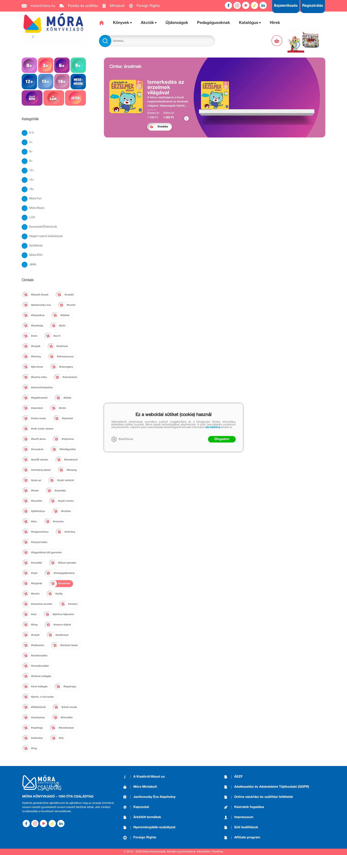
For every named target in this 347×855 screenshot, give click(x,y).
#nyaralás (60, 491)
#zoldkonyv (62, 635)
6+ (31, 151)
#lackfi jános (38, 439)
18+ (31, 189)
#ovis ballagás (39, 686)
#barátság (37, 326)
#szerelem (37, 408)
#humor (71, 305)
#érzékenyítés (39, 656)
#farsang (72, 470)
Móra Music (37, 208)
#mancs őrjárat (62, 625)
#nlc (61, 738)
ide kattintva (212, 427)
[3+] (45, 65)
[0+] (29, 65)
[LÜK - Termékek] (53, 98)
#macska (58, 521)
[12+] (29, 81)
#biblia (67, 398)
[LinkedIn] (263, 5)
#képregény (66, 367)
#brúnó (35, 594)
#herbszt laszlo (69, 645)
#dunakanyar (66, 728)
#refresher (37, 738)
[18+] (62, 81)
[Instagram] (237, 5)
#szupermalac (39, 542)
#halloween (37, 645)
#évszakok (37, 449)
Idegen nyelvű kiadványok (46, 236)
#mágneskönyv (40, 532)
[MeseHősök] (78, 81)
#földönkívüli (38, 707)
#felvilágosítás (67, 449)
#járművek (37, 367)
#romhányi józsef (41, 470)
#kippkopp (69, 686)
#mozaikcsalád (40, 666)
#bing (34, 625)
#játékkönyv (38, 511)
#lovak (35, 491)
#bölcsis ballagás (41, 676)
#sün (34, 614)
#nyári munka (66, 501)
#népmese (68, 439)
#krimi (62, 408)
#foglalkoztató (39, 398)
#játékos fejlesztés (63, 614)
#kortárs (66, 511)
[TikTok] (254, 5)
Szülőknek (36, 245)
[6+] (62, 65)
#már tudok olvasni (42, 429)
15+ (31, 180)
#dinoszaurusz (65, 356)
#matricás (62, 346)
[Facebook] (228, 5)
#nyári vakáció (65, 480)
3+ (31, 142)
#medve (73, 604)
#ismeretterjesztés (42, 387)
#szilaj (58, 594)
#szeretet (67, 418)
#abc (34, 521)
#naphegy (37, 728)
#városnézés (70, 377)
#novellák (36, 563)
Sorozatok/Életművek (43, 227)
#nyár (34, 573)
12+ (31, 170)
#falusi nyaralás (67, 563)
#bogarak (36, 583)
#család (69, 295)
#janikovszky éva (41, 305)
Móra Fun (35, 198)
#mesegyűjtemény (64, 573)
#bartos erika (39, 377)
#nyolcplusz (38, 717)
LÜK (32, 217)
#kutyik (35, 635)
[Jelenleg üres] (277, 40)
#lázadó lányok (40, 295)
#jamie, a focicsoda (42, 697)
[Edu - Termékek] (32, 98)
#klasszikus (37, 315)
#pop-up (36, 480)
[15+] (45, 81)
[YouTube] (245, 5)
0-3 (31, 133)
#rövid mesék (69, 707)
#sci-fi (56, 336)
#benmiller (67, 717)
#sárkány (70, 532)
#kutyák (35, 346)
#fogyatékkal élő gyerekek (46, 552)
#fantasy (36, 356)
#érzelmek (64, 583)
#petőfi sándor (39, 460)
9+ (31, 161)
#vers (34, 336)
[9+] (78, 65)
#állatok (65, 315)
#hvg (34, 748)
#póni (62, 326)
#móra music (38, 418)
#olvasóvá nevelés (41, 604)
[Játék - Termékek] (75, 98)
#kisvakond (71, 460)
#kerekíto (36, 501)
